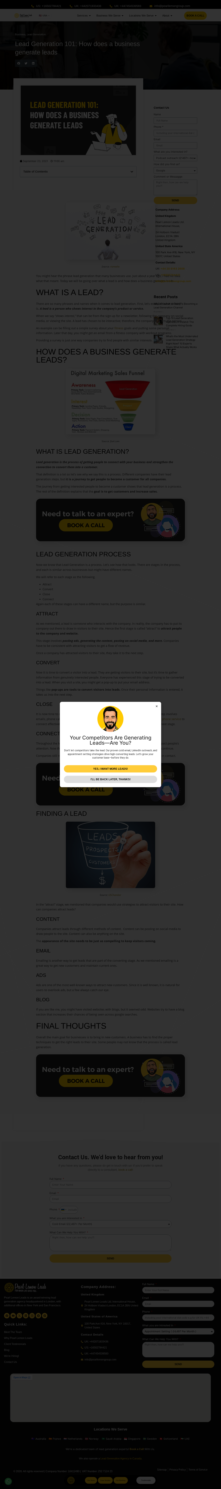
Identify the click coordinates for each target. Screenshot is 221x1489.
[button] (156, 706)
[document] (110, 744)
